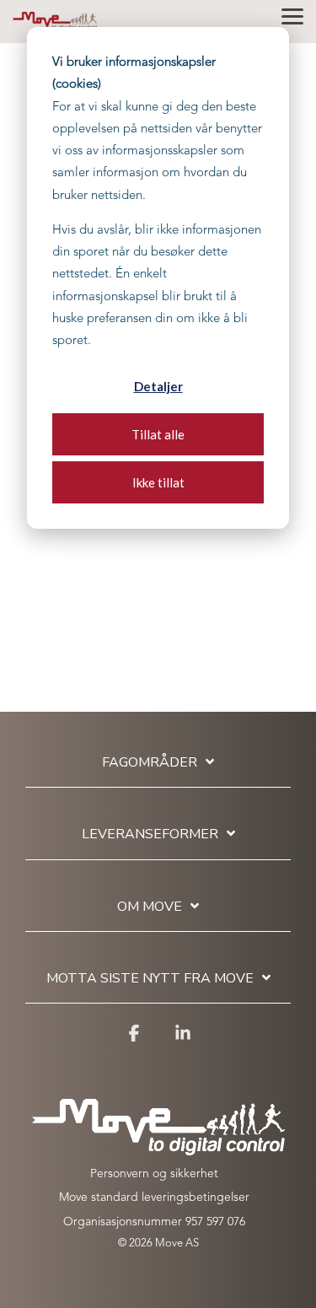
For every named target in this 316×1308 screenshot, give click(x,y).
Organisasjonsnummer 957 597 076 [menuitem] (154, 1222)
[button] (292, 15)
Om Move (149, 907)
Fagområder (149, 763)
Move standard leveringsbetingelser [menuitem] (154, 1197)
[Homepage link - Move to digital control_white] (158, 1147)
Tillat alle (158, 434)
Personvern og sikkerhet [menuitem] (154, 1174)
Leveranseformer (150, 834)
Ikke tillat (158, 482)
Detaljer (158, 386)
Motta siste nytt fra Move (150, 979)
